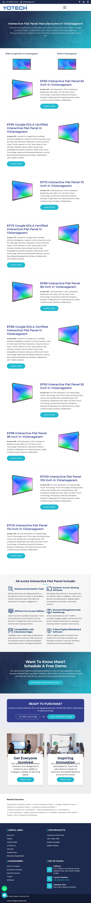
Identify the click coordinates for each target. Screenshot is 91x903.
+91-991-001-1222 (61, 880)
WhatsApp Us (28, 2)
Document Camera (14, 870)
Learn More (49, 106)
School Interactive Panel (43, 804)
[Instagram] (88, 1)
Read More (25, 780)
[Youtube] (84, 1)
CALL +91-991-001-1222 (60, 717)
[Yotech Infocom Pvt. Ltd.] (15, 7)
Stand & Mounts (13, 873)
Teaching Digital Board (46, 810)
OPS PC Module (13, 866)
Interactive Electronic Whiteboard (21, 810)
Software (10, 880)
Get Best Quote (26, 717)
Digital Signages (53, 842)
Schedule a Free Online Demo (45, 683)
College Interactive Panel (65, 804)
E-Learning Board (14, 812)
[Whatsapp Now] (4, 888)
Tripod (9, 877)
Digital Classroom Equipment (35, 812)
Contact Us (11, 846)
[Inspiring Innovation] (65, 745)
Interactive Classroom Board (43, 807)
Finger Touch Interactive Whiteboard (22, 815)
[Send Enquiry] (4, 895)
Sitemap (10, 849)
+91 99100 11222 (12, 2)
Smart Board (63, 810)
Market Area (12, 852)
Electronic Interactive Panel (18, 807)
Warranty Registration (15, 856)
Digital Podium (53, 846)
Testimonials (12, 842)
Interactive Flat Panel (55, 835)
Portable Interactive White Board (63, 812)
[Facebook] (79, 1)
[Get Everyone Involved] (25, 745)
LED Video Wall (53, 839)
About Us (10, 835)
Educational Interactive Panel (19, 804)
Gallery (9, 839)
